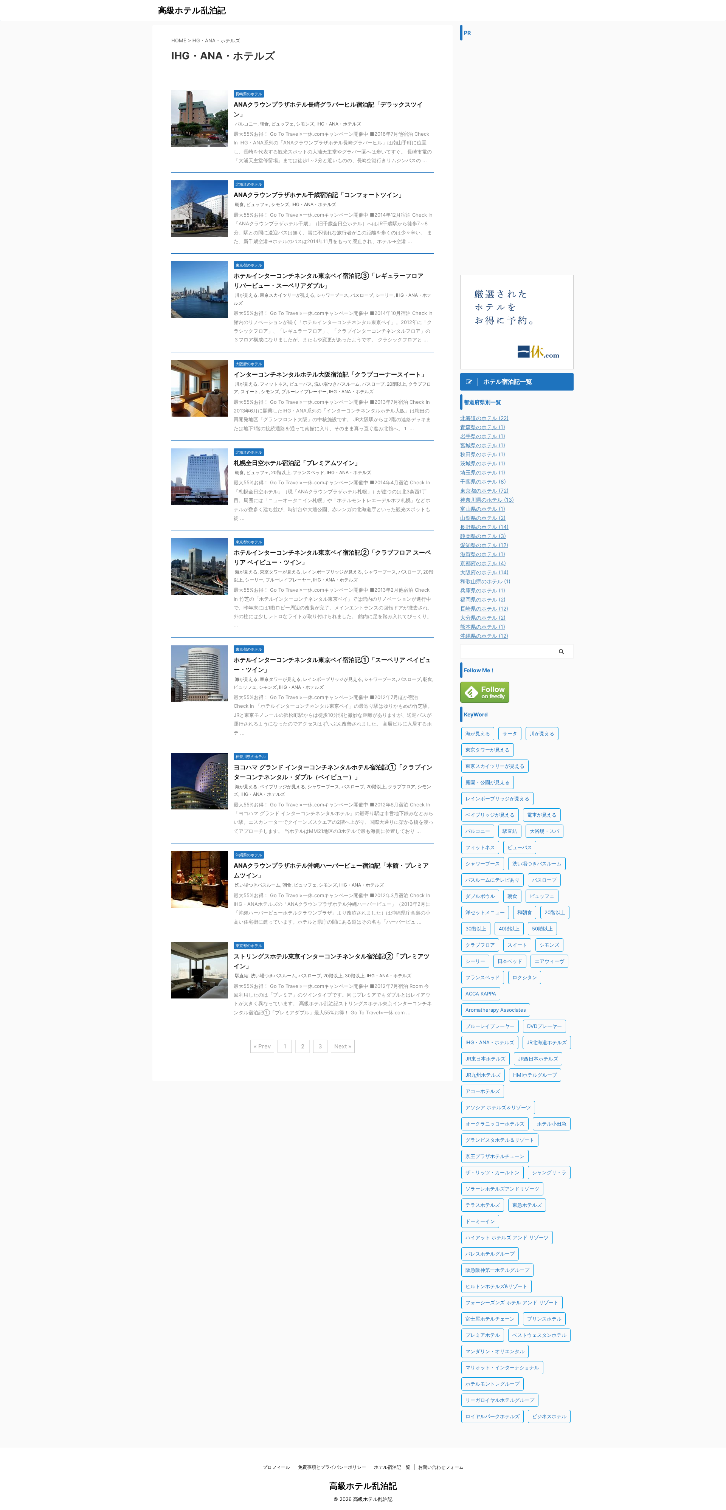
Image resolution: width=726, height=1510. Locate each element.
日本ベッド (510, 961)
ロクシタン (524, 977)
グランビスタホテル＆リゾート (499, 1140)
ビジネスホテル (549, 1416)
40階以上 (509, 929)
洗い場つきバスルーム (337, 384)
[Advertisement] (517, 157)
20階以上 (396, 384)
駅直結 (241, 975)
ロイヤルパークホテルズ (492, 1416)
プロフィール (276, 1467)
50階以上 (542, 929)
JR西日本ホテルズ (538, 1059)
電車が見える (542, 815)
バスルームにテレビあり (492, 880)
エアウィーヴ (549, 961)
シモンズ (305, 124)
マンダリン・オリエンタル (494, 1351)
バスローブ (362, 295)
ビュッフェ (282, 124)
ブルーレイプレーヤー (304, 391)
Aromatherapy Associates (495, 1010)
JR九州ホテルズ (483, 1075)
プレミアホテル (482, 1335)
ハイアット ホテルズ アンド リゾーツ (507, 1237)
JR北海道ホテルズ (547, 1042)
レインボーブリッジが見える (332, 572)
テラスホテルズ (482, 1205)
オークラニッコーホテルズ (494, 1124)
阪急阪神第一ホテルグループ (497, 1270)
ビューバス (300, 384)
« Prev (262, 1046)
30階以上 (355, 975)
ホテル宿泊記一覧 (392, 1467)
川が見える (246, 295)
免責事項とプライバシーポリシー (332, 1467)
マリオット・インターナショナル (502, 1367)
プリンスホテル (544, 1319)
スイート (249, 391)
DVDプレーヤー (544, 1026)
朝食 (264, 124)
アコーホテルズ (482, 1091)
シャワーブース (332, 295)
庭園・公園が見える (487, 782)
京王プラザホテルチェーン (494, 1156)
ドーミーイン (480, 1221)
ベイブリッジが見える (282, 786)
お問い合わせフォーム (441, 1467)
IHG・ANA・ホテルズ (338, 124)
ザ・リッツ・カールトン (492, 1172)
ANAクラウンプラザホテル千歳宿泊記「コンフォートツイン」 (319, 194)
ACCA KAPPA (480, 994)
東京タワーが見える (280, 572)
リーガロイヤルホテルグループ (499, 1400)
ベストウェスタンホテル (539, 1335)
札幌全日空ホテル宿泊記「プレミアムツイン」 (297, 463)
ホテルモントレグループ (492, 1384)
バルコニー (246, 124)
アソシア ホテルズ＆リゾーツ (498, 1107)
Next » (342, 1046)
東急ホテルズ (527, 1205)
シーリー (384, 295)
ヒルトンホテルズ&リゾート (496, 1286)
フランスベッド (308, 472)
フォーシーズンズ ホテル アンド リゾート (511, 1302)
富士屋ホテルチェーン (490, 1319)
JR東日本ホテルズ (485, 1059)
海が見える (246, 572)
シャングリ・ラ (549, 1172)
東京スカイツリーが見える (287, 295)
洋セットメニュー (485, 912)
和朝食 (524, 912)
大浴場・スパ (544, 831)
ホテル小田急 (551, 1124)
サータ (510, 733)
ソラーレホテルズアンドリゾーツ (502, 1189)
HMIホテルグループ (535, 1075)
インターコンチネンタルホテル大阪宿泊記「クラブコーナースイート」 (330, 374)
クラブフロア (401, 786)
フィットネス (273, 384)
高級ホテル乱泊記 (192, 10)
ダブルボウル (480, 896)
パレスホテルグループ (490, 1254)
